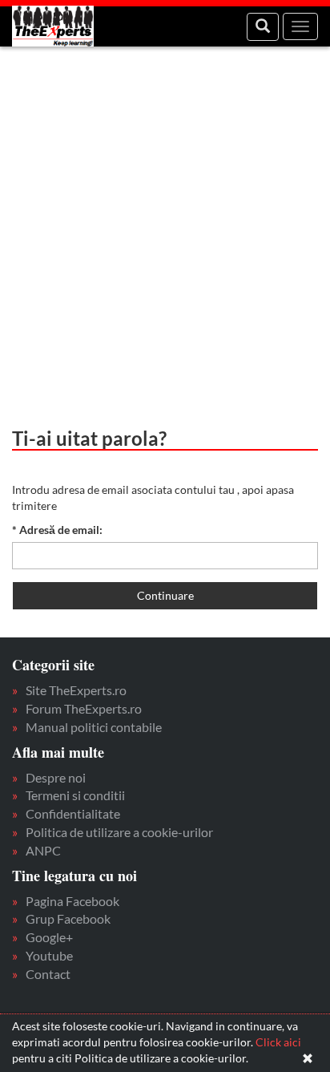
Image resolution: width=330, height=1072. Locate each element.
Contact (48, 973)
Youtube (49, 955)
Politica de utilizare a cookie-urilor (119, 831)
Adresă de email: (57, 529)
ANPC (43, 850)
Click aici (278, 1042)
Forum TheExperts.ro (84, 708)
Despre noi (56, 777)
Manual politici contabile (94, 726)
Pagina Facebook (72, 900)
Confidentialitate (73, 813)
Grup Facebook (68, 918)
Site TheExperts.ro (76, 690)
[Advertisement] (165, 229)
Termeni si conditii (75, 795)
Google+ (49, 937)
